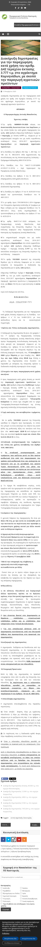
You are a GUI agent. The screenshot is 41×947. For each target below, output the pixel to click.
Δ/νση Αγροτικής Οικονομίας (21, 818)
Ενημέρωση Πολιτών (30, 88)
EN (29, 5)
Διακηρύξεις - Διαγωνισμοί (11, 88)
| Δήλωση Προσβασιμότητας (20, 851)
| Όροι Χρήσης (6, 849)
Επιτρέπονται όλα (10, 939)
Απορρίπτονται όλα (28, 939)
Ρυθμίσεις (5, 933)
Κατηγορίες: (6, 885)
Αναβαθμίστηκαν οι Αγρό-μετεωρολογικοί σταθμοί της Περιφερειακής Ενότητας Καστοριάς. (36, 825)
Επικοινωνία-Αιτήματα (18, 5)
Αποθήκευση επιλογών (11, 943)
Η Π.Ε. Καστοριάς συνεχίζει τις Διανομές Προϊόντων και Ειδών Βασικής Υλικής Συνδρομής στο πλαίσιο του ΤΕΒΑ (7, 825)
